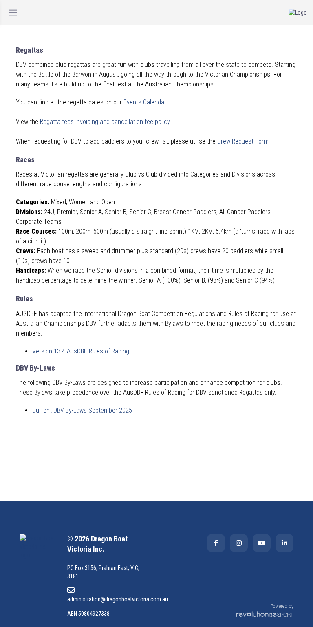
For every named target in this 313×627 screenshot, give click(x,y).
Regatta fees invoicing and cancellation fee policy (105, 122)
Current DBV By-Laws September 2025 (82, 410)
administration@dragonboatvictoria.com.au (108, 599)
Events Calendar (144, 102)
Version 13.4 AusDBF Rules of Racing (80, 351)
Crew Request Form (243, 141)
